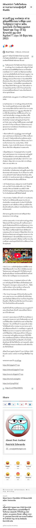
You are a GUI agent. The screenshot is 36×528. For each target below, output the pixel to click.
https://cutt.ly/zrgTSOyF (11, 383)
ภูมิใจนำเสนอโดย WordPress (10, 525)
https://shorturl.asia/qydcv (12, 379)
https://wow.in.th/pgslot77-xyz (13, 374)
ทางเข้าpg (18, 134)
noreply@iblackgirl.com (18, 449)
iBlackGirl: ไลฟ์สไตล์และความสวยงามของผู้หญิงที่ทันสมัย (15, 7)
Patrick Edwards (15, 444)
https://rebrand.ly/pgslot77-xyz (13, 370)
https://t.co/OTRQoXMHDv (14, 388)
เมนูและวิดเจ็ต (31, 7)
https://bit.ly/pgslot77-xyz (11, 365)
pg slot (20, 111)
